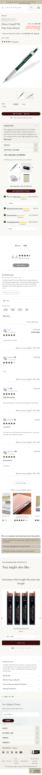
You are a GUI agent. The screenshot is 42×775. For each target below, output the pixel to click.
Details (7, 145)
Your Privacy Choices (16, 761)
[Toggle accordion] (37, 728)
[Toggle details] (35, 145)
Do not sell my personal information (35, 761)
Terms (3, 761)
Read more (7, 139)
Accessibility (24, 761)
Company (5, 738)
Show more (6, 316)
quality (20, 310)
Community (6, 742)
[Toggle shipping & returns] (35, 149)
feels (27, 310)
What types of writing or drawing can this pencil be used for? (19, 551)
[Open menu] (2, 7)
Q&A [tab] (25, 245)
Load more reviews (21, 483)
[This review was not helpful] (37, 348)
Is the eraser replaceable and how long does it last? (16, 546)
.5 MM (16, 104)
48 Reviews (15, 42)
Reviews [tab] (18, 245)
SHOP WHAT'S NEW (21, 4)
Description (8, 125)
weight (12, 310)
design (5, 310)
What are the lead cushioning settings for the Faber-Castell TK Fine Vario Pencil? (21, 541)
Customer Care (7, 733)
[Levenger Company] (16, 7)
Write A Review (21, 265)
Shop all (4, 15)
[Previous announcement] (1, 2)
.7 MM (23, 104)
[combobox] (31, 7)
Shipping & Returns (11, 150)
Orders (5, 728)
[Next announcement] (40, 2)
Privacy (9, 761)
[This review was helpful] (34, 348)
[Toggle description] (35, 125)
